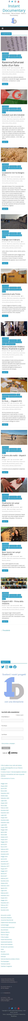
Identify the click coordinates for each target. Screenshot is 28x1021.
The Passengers (5, 961)
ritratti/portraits (5, 954)
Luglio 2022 (4, 800)
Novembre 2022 (5, 793)
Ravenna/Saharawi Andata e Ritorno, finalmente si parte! (13, 347)
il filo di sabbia (4, 937)
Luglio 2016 (4, 890)
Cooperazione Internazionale (9, 394)
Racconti (3, 951)
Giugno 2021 (4, 817)
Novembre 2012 (5, 895)
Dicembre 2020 (5, 820)
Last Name (4, 734)
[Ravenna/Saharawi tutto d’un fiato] (14, 37)
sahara (10, 74)
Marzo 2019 (4, 847)
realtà (3, 74)
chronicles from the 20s (7, 920)
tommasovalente (16, 67)
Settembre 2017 (5, 866)
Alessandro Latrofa (6, 915)
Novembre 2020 (5, 822)
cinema (10, 70)
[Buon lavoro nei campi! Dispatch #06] (14, 528)
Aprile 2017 (4, 873)
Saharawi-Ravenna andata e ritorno (10, 959)
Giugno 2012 (4, 898)
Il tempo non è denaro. (11, 239)
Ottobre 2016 (4, 883)
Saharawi (3, 956)
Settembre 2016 (5, 885)
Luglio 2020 (4, 825)
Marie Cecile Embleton (7, 944)
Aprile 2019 (4, 844)
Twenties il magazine (6, 966)
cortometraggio (5, 925)
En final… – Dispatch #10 (12, 401)
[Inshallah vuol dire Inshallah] (14, 90)
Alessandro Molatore (6, 917)
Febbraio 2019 (4, 849)
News (2, 949)
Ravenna (4, 560)
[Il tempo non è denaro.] (14, 215)
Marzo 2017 (4, 876)
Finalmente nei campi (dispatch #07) (10, 504)
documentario (13, 55)
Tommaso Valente (11, 344)
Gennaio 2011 (4, 907)
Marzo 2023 (4, 791)
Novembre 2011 (5, 902)
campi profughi (12, 509)
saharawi (14, 74)
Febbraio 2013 (4, 893)
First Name (4, 725)
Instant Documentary (14, 8)
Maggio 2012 (4, 900)
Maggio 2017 (4, 871)
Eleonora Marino (5, 932)
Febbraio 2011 (4, 905)
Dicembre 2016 (5, 881)
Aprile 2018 (4, 859)
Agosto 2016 (4, 888)
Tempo (15, 183)
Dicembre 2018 (5, 854)
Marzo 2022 (4, 805)
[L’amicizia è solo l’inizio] (14, 269)
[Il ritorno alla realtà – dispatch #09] (14, 431)
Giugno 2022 (4, 803)
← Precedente (5, 630)
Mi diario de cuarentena (7, 947)
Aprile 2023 (4, 788)
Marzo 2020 (4, 834)
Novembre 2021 (5, 813)
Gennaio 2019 (4, 851)
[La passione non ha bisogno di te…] (14, 148)
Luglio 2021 (4, 815)
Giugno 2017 (4, 868)
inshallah (17, 72)
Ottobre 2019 (4, 837)
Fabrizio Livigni (5, 934)
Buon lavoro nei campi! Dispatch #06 (11, 553)
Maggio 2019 (4, 842)
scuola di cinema (17, 247)
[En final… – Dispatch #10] (14, 378)
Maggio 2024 (4, 783)
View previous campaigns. (8, 743)
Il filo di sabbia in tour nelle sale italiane (11, 765)
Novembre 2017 (5, 864)
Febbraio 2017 (4, 878)
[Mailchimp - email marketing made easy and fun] (10, 752)
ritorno (6, 74)
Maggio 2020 (4, 830)
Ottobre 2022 (4, 795)
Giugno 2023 (4, 786)
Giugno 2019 (4, 839)
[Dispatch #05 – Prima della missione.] (14, 577)
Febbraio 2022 (4, 808)
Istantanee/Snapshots (6, 942)
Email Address (5, 717)
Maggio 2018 (4, 856)
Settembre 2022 (5, 798)
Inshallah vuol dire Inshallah (13, 115)
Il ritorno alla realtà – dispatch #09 (14, 456)
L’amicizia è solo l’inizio (11, 294)
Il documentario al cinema (7, 778)
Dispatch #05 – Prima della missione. (12, 602)
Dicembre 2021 (5, 810)
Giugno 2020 (4, 827)
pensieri (22, 72)
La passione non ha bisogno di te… (13, 173)
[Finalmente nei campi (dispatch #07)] (14, 478)
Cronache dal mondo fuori (8, 927)
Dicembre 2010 (5, 910)
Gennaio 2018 (4, 861)
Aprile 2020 (4, 832)
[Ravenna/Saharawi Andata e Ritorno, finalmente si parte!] (14, 322)
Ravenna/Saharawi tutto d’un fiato (13, 64)
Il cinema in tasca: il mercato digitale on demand (13, 772)
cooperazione (16, 70)
